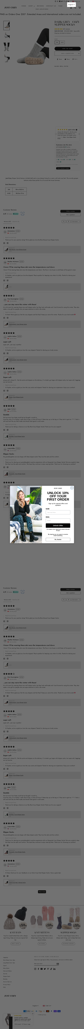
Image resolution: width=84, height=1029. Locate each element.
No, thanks (58, 539)
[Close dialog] (71, 487)
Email (47, 517)
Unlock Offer (58, 525)
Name (47, 509)
